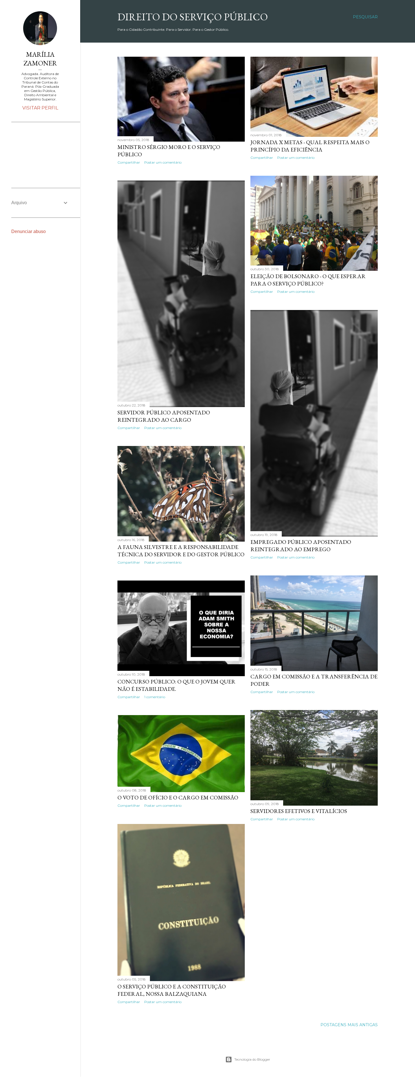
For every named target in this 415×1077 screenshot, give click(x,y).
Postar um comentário (163, 162)
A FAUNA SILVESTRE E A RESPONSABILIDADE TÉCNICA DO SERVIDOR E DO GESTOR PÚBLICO (180, 550)
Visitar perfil (40, 108)
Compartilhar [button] (128, 162)
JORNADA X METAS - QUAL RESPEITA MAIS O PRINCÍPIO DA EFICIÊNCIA (310, 146)
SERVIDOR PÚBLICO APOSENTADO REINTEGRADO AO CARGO (163, 416)
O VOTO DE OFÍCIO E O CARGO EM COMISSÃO (177, 797)
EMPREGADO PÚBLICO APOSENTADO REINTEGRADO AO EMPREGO (300, 545)
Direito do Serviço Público (192, 16)
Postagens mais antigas (349, 1024)
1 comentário (154, 697)
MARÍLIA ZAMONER (40, 58)
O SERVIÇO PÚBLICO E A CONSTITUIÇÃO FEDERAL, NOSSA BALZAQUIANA (171, 990)
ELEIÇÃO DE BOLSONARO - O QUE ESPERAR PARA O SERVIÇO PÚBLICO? (308, 279)
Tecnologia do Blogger (252, 1059)
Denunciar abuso (28, 231)
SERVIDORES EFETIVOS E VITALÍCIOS (298, 811)
